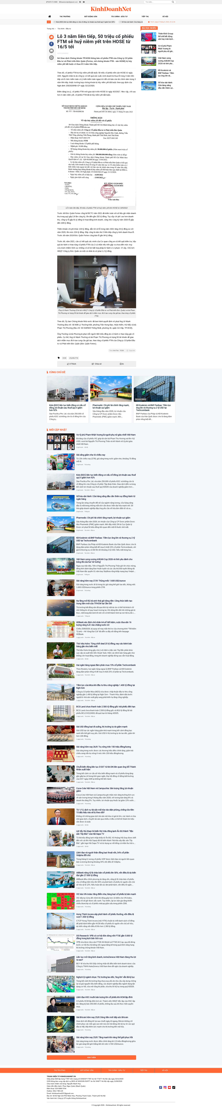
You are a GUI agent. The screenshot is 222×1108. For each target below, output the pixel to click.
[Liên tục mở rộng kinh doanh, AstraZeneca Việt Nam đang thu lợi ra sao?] (61, 964)
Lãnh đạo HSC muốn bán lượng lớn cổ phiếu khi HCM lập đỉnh (104, 997)
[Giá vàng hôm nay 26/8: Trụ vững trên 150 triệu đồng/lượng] (61, 753)
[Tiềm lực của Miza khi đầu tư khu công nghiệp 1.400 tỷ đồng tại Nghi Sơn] (61, 692)
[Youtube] (169, 1087)
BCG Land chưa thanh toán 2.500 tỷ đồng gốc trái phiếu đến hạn (105, 706)
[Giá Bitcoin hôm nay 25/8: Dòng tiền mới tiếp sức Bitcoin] (61, 1024)
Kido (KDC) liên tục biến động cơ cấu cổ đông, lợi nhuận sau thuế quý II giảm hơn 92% (55, 22)
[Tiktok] (173, 1087)
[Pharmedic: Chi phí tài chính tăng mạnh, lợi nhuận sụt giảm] (111, 389)
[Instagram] (165, 1087)
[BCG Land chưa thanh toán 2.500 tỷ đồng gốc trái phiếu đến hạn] (61, 713)
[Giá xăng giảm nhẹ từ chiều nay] (61, 461)
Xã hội (86, 447)
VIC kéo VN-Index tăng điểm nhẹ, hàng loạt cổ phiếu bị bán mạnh (106, 894)
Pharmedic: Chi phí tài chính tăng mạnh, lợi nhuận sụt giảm (111, 406)
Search (173, 2)
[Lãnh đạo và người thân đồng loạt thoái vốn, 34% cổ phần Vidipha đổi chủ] (61, 859)
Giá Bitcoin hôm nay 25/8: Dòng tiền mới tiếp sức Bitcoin (102, 1017)
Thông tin (87, 511)
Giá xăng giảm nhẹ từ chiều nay (90, 455)
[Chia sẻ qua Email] (51, 50)
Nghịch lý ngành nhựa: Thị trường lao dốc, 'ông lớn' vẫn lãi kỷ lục (105, 977)
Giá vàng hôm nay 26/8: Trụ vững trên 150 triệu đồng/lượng (103, 747)
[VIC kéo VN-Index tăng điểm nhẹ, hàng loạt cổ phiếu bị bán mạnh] (61, 901)
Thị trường (87, 464)
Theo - (122, 350)
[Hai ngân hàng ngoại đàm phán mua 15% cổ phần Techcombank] (61, 672)
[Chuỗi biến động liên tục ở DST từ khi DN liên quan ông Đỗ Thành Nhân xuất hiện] (61, 774)
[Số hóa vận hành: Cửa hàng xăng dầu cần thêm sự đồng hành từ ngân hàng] (61, 503)
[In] (51, 57)
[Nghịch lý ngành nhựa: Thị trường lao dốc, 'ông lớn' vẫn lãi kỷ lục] (61, 984)
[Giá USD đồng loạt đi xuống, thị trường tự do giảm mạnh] (61, 733)
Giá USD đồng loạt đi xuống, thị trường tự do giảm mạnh (101, 726)
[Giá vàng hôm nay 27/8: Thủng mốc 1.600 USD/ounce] (61, 587)
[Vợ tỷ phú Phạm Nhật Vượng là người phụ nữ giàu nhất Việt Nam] (61, 441)
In (123, 364)
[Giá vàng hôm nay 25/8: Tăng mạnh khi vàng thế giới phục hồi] (61, 1044)
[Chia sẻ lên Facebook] (51, 44)
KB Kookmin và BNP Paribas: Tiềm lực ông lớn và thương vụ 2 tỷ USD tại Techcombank (153, 407)
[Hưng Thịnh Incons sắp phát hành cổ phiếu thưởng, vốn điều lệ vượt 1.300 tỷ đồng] (61, 921)
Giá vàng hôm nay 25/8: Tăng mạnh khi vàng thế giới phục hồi (104, 1037)
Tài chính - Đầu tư (54, 399)
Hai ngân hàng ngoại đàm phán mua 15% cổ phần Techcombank (106, 665)
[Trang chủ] (50, 16)
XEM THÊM (91, 1057)
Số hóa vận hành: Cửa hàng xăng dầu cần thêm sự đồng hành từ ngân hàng (117, 22)
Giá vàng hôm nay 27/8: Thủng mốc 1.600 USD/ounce (101, 581)
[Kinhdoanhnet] (111, 9)
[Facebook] (160, 1087)
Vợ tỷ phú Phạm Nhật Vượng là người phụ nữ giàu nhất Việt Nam (106, 435)
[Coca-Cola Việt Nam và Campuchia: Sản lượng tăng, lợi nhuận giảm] (61, 795)
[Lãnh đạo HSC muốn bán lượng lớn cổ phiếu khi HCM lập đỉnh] (61, 1004)
